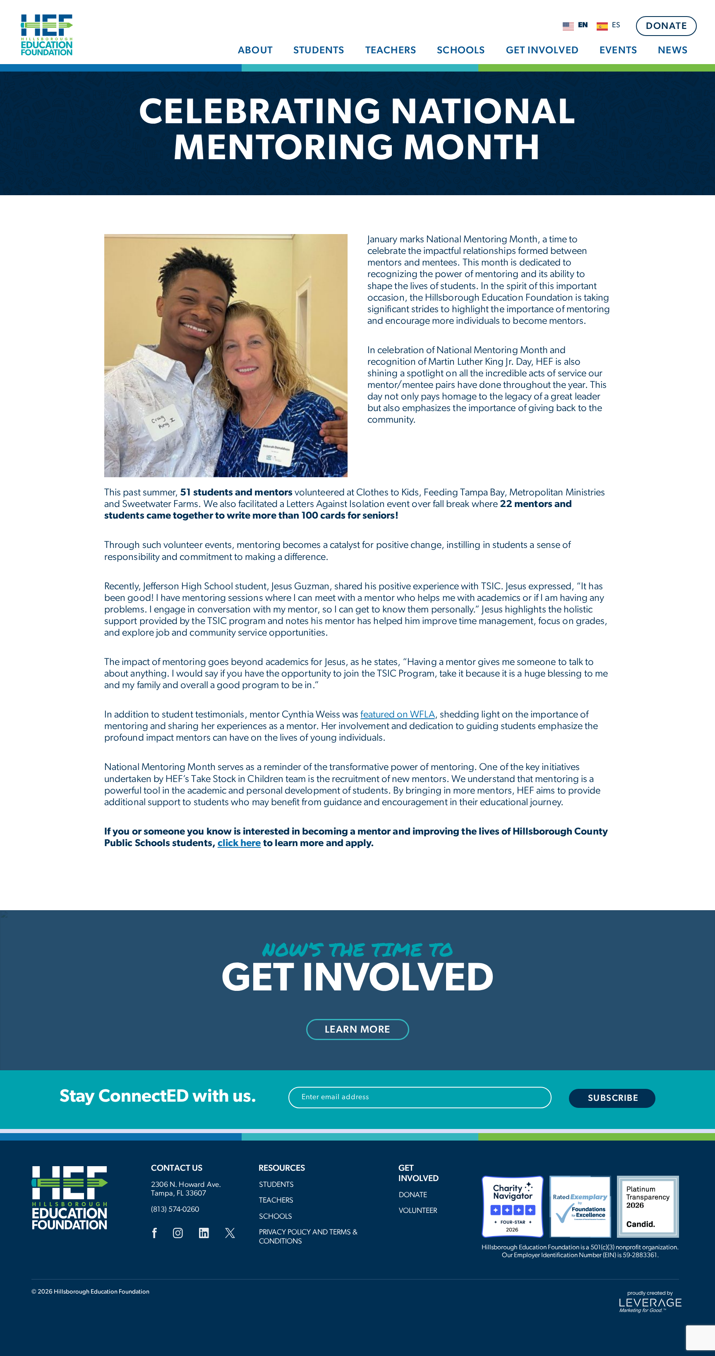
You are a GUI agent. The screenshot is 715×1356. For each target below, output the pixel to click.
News (673, 51)
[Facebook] (154, 1234)
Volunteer (418, 1211)
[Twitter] (230, 1234)
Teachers (391, 51)
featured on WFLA (397, 715)
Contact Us (176, 1168)
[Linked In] (204, 1234)
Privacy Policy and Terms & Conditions (308, 1237)
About (255, 51)
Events (618, 51)
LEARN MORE (358, 1030)
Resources (282, 1168)
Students (319, 51)
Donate (666, 26)
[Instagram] (178, 1234)
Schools (461, 51)
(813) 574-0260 (175, 1210)
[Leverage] (650, 1302)
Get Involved (542, 51)
